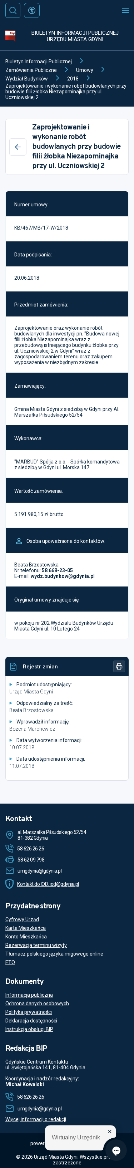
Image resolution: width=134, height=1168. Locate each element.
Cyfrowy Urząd (22, 919)
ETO (10, 962)
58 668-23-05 (57, 570)
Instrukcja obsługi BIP (29, 1029)
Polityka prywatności (28, 1012)
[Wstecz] (17, 147)
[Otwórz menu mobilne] (125, 10)
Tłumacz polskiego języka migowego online (54, 954)
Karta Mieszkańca (25, 928)
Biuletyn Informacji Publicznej (38, 61)
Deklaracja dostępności (31, 1021)
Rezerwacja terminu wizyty (36, 945)
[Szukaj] (12, 10)
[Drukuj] (119, 666)
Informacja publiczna (29, 995)
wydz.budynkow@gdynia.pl (63, 576)
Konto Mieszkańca (26, 936)
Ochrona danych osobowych (37, 1003)
